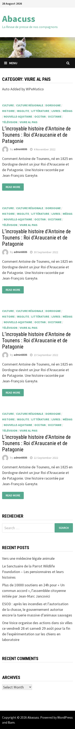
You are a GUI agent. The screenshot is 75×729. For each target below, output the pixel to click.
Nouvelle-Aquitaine (18, 116)
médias (67, 111)
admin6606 (20, 149)
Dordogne (53, 105)
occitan (40, 116)
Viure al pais (29, 122)
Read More (13, 187)
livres (55, 111)
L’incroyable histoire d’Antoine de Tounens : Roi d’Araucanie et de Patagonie (36, 135)
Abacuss (18, 18)
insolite (23, 111)
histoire (8, 111)
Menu (13, 63)
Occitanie (54, 116)
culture (8, 105)
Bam (11, 722)
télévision (9, 122)
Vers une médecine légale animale (28, 558)
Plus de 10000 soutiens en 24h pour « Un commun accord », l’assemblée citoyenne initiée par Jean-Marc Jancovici (34, 591)
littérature (40, 111)
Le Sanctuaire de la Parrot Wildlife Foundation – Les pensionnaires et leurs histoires (33, 572)
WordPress (65, 717)
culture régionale (29, 105)
